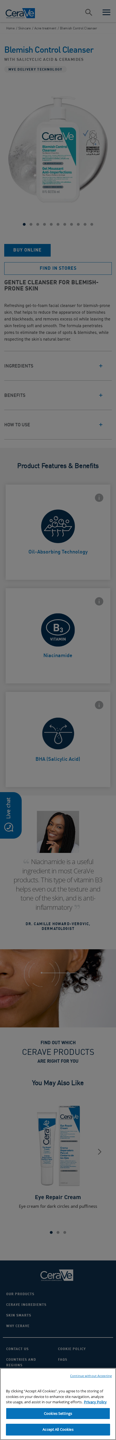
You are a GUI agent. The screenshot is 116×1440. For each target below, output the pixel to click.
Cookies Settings (58, 1413)
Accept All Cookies (58, 1429)
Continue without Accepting (91, 1376)
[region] (58, 1404)
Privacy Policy (95, 1401)
